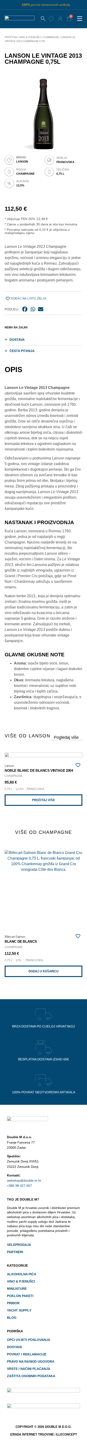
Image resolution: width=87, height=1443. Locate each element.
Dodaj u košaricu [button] (43, 971)
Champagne (51, 37)
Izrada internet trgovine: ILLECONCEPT (43, 1434)
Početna (11, 37)
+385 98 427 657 (19, 1185)
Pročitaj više (43, 800)
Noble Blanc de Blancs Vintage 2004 (39, 770)
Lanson (22, 161)
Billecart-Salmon (15, 936)
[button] (79, 19)
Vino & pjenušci (30, 37)
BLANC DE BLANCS (21, 941)
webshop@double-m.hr (24, 1180)
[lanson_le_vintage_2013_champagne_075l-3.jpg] (43, 111)
